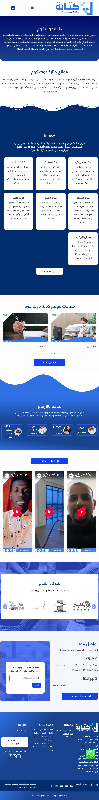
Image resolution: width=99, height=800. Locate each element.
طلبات (51, 747)
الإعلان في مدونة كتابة (64, 730)
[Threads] (11, 756)
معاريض (50, 740)
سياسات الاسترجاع (18, 784)
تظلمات (50, 750)
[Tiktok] (19, 756)
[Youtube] (17, 751)
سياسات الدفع (31, 784)
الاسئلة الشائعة (23, 787)
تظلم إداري (91, 346)
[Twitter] (21, 751)
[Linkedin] (9, 751)
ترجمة (36, 736)
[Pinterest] (5, 751)
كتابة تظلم (43, 346)
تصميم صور (42, 740)
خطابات (50, 736)
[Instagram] (13, 751)
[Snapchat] (15, 756)
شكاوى (50, 743)
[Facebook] (25, 751)
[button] (13, 8)
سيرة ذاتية (34, 747)
